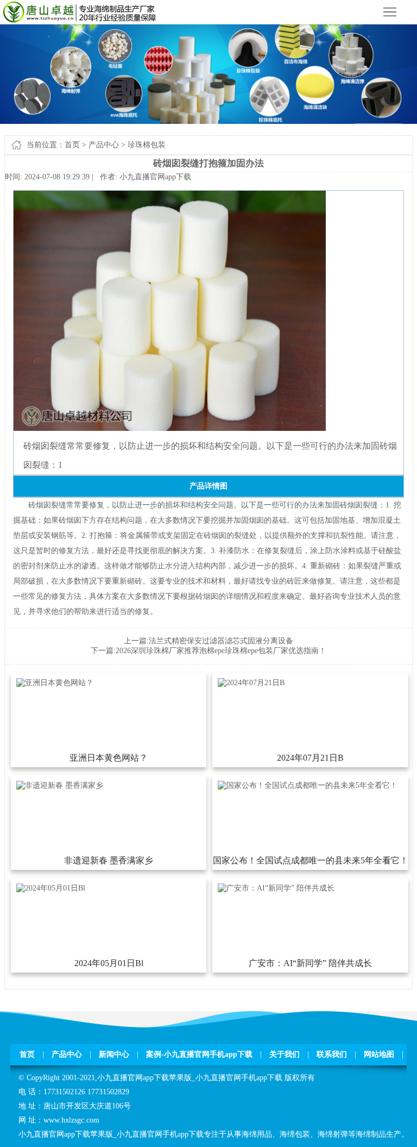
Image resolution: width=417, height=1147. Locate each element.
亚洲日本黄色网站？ (109, 757)
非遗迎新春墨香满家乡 (108, 860)
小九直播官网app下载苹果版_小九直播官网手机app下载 (189, 1078)
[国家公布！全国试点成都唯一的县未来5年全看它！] (307, 785)
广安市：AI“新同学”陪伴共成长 (310, 963)
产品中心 (104, 145)
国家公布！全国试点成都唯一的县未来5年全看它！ (310, 860)
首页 (72, 145)
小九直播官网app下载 (155, 177)
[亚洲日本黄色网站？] (54, 683)
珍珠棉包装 (147, 145)
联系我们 (332, 1054)
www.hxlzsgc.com (71, 1120)
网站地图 (379, 1054)
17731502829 (108, 1092)
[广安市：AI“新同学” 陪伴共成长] (276, 888)
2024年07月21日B (310, 757)
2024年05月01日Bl (108, 963)
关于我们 (284, 1054)
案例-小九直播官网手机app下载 (199, 1054)
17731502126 (64, 1092)
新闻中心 (114, 1054)
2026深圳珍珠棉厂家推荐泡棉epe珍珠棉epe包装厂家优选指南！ (221, 651)
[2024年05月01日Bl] (50, 888)
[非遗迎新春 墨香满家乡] (59, 785)
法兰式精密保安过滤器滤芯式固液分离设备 (221, 641)
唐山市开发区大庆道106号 (87, 1106)
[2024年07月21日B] (251, 683)
